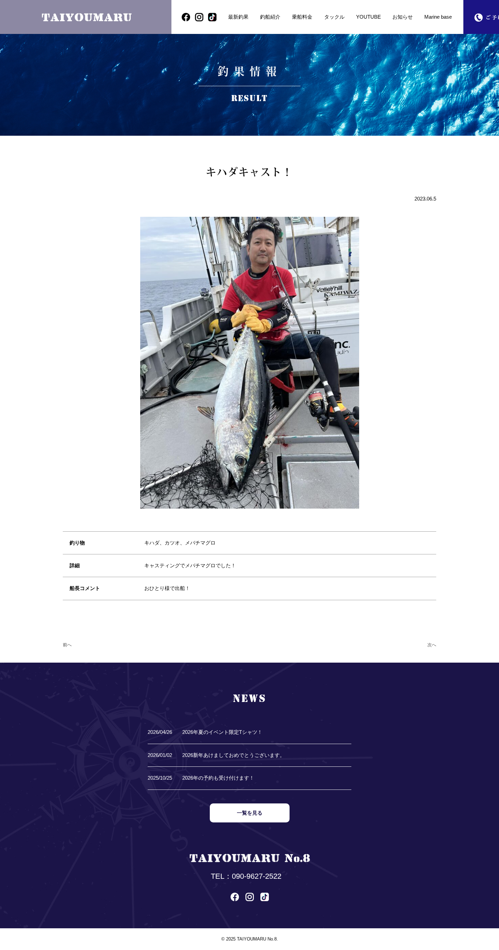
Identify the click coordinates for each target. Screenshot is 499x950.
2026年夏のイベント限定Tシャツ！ (222, 732)
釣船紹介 (270, 17)
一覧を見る (249, 813)
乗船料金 (302, 17)
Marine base (438, 17)
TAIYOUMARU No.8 (257, 939)
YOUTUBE (368, 17)
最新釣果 (238, 17)
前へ (67, 644)
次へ (431, 644)
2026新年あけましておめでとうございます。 (233, 755)
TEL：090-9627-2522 (246, 876)
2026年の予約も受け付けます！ (218, 778)
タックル (334, 17)
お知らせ (402, 17)
